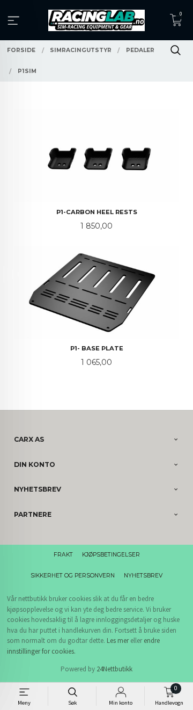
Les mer (118, 640)
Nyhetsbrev (143, 575)
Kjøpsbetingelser (111, 554)
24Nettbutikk (114, 669)
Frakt (63, 554)
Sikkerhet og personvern (73, 575)
